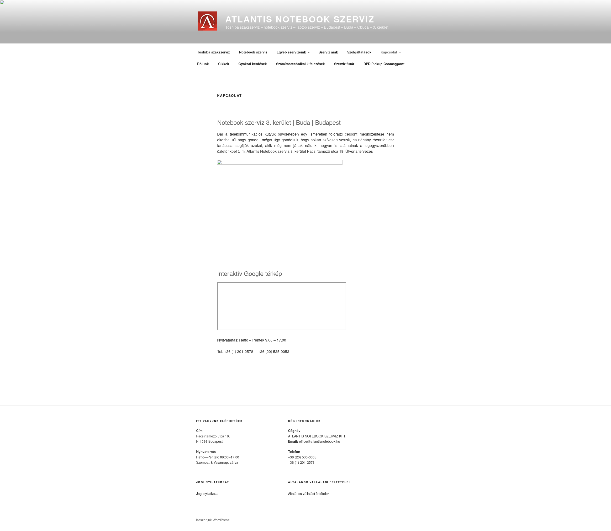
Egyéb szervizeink (291, 52)
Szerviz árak (328, 52)
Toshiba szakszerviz (213, 52)
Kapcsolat (389, 52)
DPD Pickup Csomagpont (384, 63)
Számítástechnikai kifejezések (300, 63)
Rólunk (203, 63)
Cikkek (223, 63)
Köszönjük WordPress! (213, 519)
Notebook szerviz (253, 52)
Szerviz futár (344, 63)
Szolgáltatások (359, 52)
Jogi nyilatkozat (207, 493)
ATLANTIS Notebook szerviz (299, 19)
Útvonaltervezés (359, 151)
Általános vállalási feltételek (308, 493)
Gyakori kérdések (252, 63)
